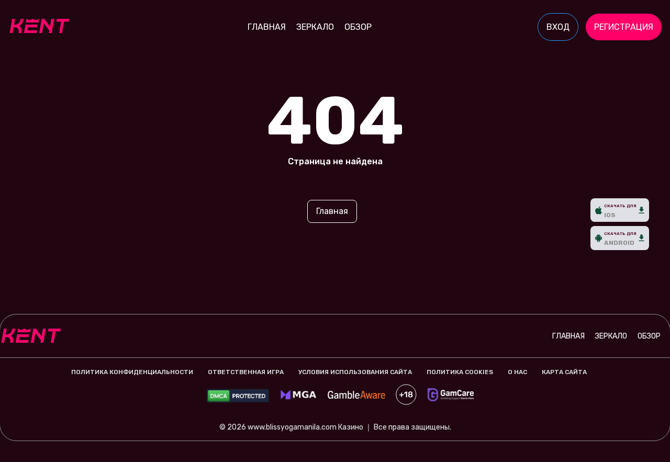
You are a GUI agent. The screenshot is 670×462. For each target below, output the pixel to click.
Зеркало (315, 27)
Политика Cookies (460, 372)
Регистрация (623, 27)
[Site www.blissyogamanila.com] (44, 27)
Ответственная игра (246, 372)
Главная (267, 27)
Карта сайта (564, 372)
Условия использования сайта (355, 372)
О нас (517, 372)
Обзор (358, 27)
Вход (558, 27)
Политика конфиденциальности (132, 372)
